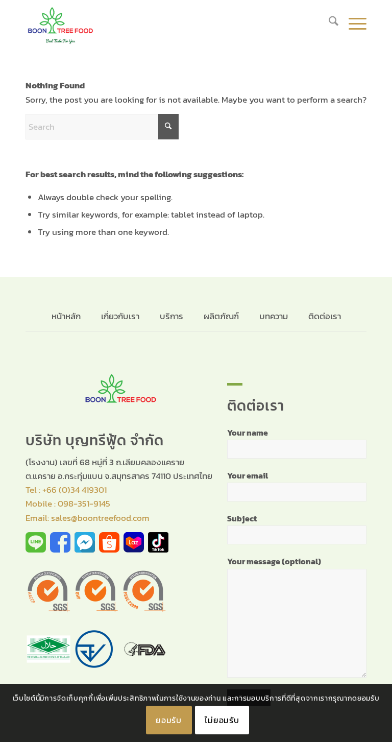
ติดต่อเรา (324, 316)
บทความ (273, 316)
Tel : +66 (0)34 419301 (66, 489)
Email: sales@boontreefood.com (88, 517)
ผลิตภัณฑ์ (221, 316)
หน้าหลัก (67, 316)
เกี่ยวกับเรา (120, 316)
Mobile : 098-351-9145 (68, 503)
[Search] (328, 23)
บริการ (171, 316)
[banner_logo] (60, 23)
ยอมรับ (169, 720)
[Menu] (352, 23)
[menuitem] (328, 23)
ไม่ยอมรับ (222, 720)
